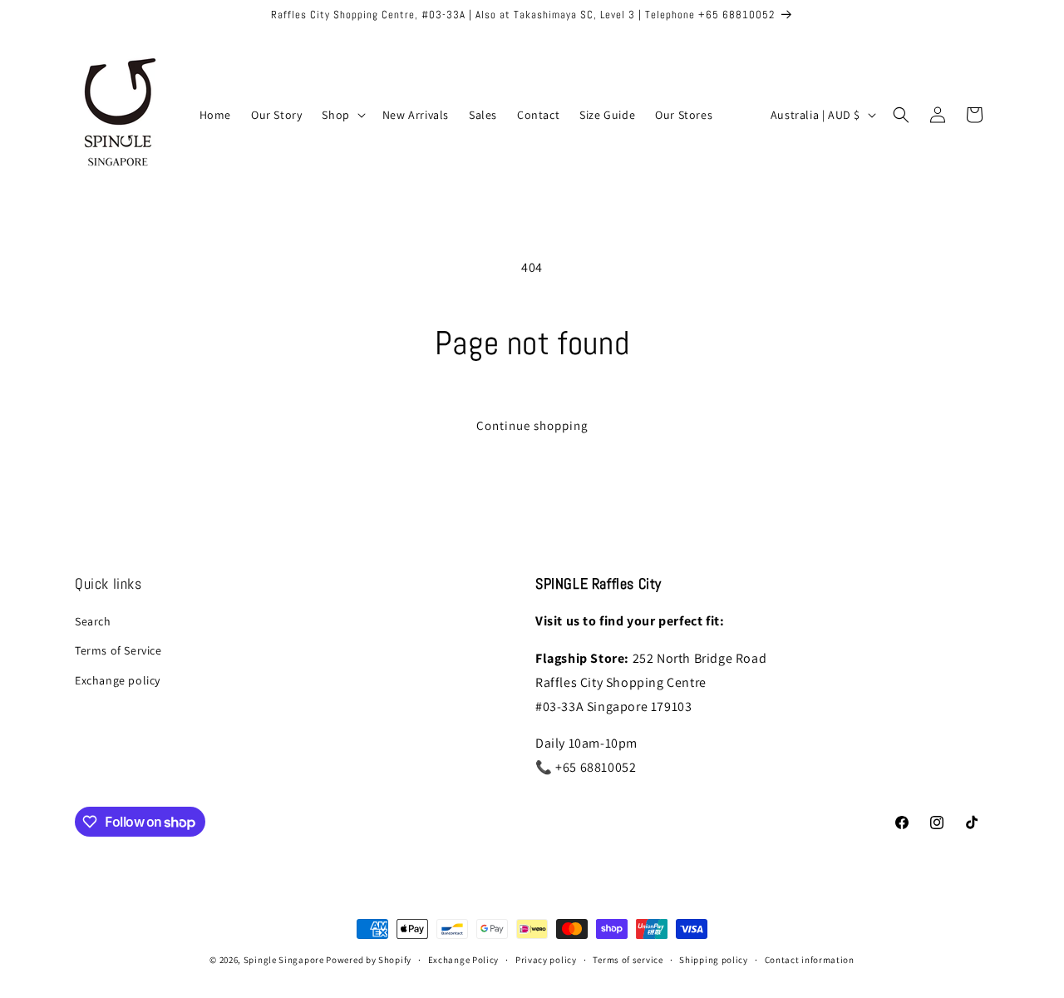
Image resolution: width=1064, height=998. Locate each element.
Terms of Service (118, 650)
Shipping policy (713, 960)
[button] (342, 114)
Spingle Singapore (284, 960)
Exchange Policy (464, 960)
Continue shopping (532, 425)
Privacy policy (546, 960)
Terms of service (628, 960)
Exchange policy (117, 680)
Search (93, 621)
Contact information (810, 960)
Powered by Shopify (368, 960)
